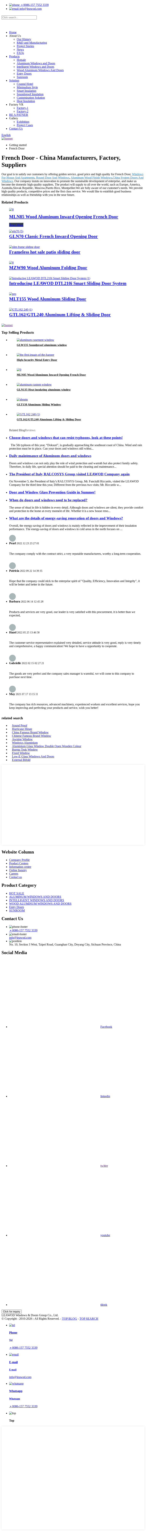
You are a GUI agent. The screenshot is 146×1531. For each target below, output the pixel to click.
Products (14, 56)
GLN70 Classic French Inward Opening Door (53, 236)
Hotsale (21, 59)
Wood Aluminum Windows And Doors (40, 70)
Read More (16, 224)
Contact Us (16, 128)
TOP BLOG (69, 1318)
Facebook (106, 1026)
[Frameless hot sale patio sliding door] (24, 247)
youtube (105, 1235)
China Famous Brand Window (30, 732)
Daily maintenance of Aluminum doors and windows (50, 456)
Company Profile (19, 860)
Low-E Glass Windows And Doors (33, 756)
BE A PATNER (18, 114)
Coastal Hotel (25, 84)
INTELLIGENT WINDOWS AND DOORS (36, 900)
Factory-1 (22, 108)
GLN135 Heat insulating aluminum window (44, 389)
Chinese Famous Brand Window (31, 735)
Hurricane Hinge (22, 729)
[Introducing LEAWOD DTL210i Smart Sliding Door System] (49, 278)
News (20, 49)
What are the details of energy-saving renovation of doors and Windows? (66, 518)
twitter (104, 1165)
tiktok (103, 1304)
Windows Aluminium (25, 742)
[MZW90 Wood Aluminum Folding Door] (11, 262)
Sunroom (22, 77)
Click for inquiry (11, 1311)
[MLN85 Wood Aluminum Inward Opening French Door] (11, 209)
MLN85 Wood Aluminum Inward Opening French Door (63, 216)
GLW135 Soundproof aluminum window (42, 344)
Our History (24, 39)
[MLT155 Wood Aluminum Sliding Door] (12, 294)
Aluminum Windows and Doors (36, 63)
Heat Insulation (26, 101)
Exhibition (23, 121)
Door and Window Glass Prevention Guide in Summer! (52, 492)
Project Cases (25, 125)
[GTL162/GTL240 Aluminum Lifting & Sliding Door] (20, 309)
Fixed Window (21, 753)
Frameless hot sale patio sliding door (44, 252)
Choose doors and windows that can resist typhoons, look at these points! (66, 438)
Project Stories (25, 46)
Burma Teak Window (25, 749)
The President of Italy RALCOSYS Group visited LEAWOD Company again (69, 474)
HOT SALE (16, 893)
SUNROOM (17, 910)
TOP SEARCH (88, 1318)
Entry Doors (24, 73)
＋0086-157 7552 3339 (34, 4)
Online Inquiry (18, 870)
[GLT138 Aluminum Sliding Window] (22, 399)
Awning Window (22, 739)
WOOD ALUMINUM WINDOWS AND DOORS (40, 903)
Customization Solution (31, 97)
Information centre (20, 866)
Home (13, 32)
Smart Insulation (26, 90)
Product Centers (18, 863)
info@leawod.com (30, 8)
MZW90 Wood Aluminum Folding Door (48, 267)
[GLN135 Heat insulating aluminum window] (34, 384)
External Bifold (21, 759)
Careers (13, 873)
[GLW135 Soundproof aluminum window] (35, 340)
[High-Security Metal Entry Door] (35, 354)
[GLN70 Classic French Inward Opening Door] (16, 231)
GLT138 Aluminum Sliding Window (39, 404)
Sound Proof (19, 725)
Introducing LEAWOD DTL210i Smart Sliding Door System (67, 283)
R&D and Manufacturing (32, 42)
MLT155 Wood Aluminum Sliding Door (47, 298)
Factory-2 (22, 111)
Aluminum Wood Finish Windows (91, 177)
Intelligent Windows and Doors (35, 66)
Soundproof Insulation (30, 94)
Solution (14, 80)
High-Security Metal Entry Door (37, 359)
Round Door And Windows (52, 177)
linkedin (105, 1096)
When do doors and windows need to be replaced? (48, 500)
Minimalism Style (27, 87)
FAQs (20, 53)
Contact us (15, 877)
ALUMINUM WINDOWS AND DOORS (35, 896)
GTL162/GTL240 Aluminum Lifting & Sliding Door (60, 314)
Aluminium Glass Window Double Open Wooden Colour (46, 746)
